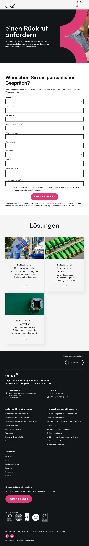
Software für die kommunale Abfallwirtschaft (21, 421)
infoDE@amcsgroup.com (59, 397)
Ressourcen (9, 472)
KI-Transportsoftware (54, 433)
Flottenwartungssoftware (55, 417)
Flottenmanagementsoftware (57, 441)
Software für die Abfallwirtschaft (16, 414)
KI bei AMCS (9, 456)
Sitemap (52, 531)
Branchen (8, 468)
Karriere (8, 476)
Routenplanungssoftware (56, 445)
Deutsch (80, 2)
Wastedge (9, 433)
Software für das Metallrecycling (17, 417)
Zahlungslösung (52, 425)
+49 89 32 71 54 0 (56, 393)
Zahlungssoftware (11, 425)
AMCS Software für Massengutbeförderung (62, 437)
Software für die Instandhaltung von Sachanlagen (64, 421)
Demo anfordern (19, 499)
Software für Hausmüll (13, 429)
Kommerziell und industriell (14, 437)
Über (7, 460)
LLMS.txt (63, 531)
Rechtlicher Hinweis (37, 531)
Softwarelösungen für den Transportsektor (62, 414)
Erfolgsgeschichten (12, 464)
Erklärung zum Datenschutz (15, 531)
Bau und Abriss (10, 441)
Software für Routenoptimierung (58, 429)
